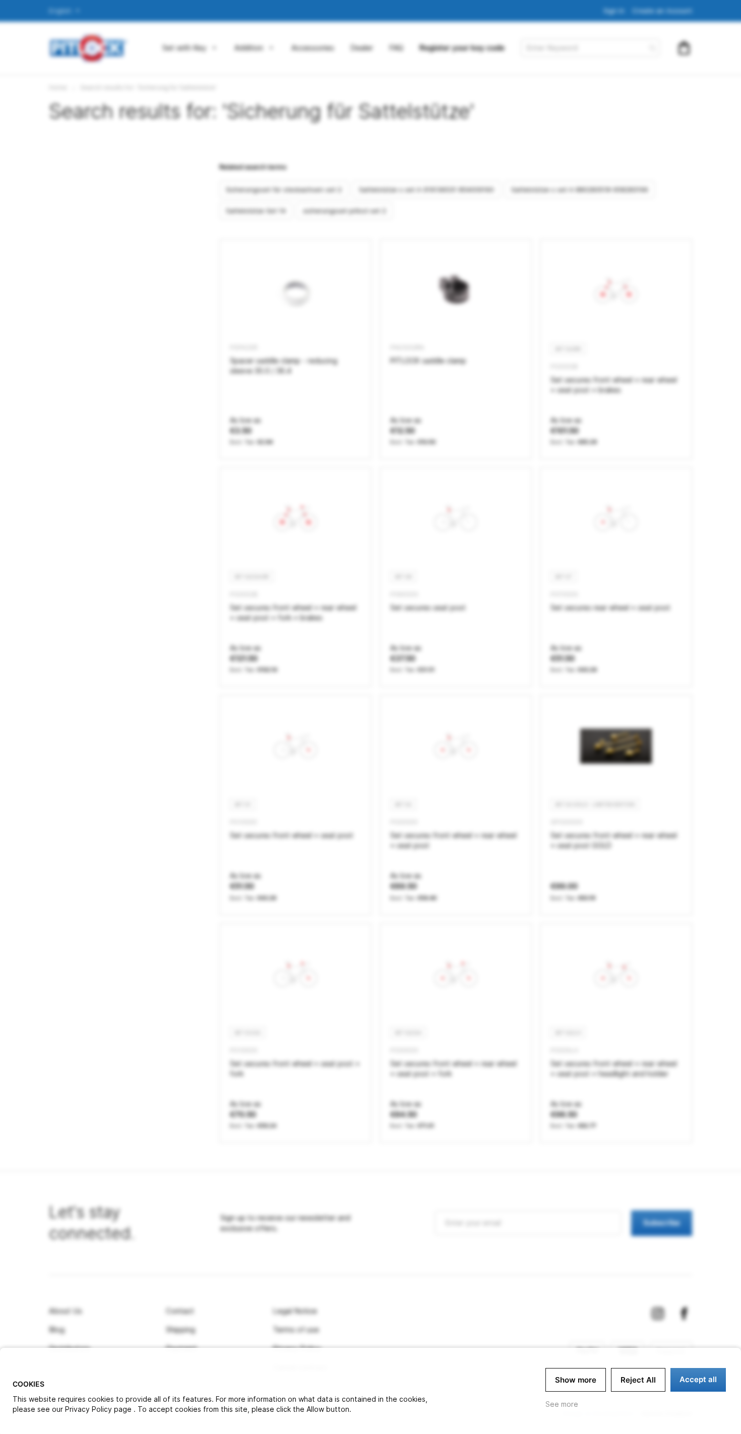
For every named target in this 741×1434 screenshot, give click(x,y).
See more (561, 1404)
